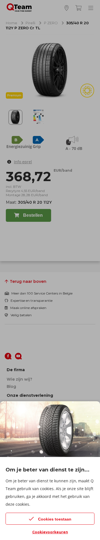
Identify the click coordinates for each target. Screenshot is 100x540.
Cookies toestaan (54, 519)
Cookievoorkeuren (50, 532)
